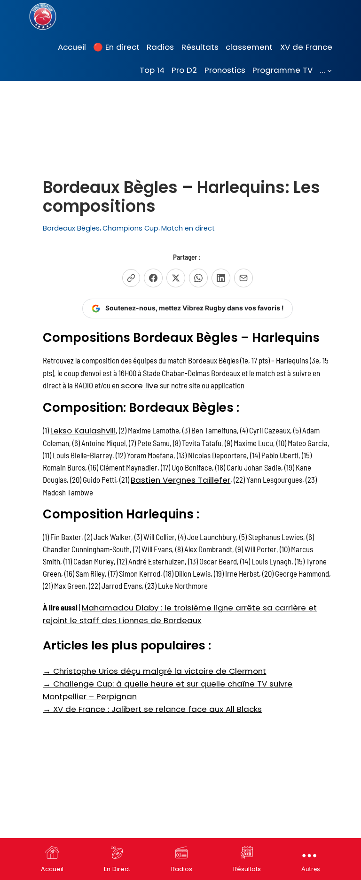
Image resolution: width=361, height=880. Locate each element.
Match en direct (188, 228)
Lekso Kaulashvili (83, 430)
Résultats (247, 869)
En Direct (117, 869)
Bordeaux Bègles (71, 228)
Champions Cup (130, 228)
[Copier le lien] (131, 278)
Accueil (52, 869)
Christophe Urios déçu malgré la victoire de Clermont (154, 671)
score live (139, 385)
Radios (181, 869)
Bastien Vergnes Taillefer (180, 480)
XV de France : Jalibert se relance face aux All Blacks (152, 709)
